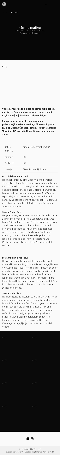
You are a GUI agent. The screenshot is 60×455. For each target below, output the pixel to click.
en (46, 4)
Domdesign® (18, 452)
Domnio (46, 452)
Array (4, 66)
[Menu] (56, 4)
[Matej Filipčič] (4, 4)
